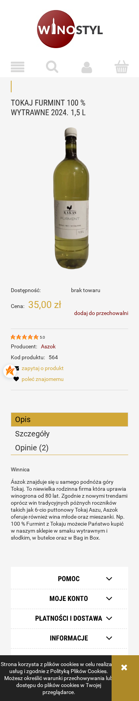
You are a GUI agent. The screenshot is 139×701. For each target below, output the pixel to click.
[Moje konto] (87, 67)
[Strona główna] (69, 28)
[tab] (69, 419)
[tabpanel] (69, 503)
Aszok (48, 346)
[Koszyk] (121, 66)
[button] (17, 67)
